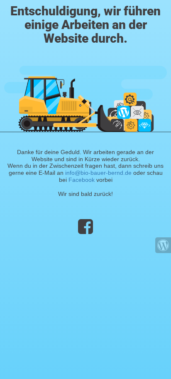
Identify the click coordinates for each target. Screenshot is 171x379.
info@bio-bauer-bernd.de (98, 172)
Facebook (81, 179)
